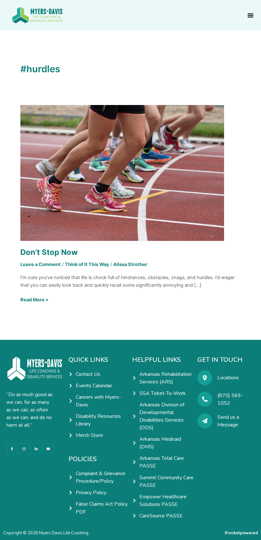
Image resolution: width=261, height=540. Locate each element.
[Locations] (204, 377)
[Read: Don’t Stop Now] (122, 172)
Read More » (34, 299)
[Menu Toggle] (250, 15)
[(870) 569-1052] (204, 399)
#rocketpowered (241, 533)
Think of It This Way (87, 264)
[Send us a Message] (204, 420)
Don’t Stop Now (49, 252)
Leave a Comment (40, 264)
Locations (228, 377)
